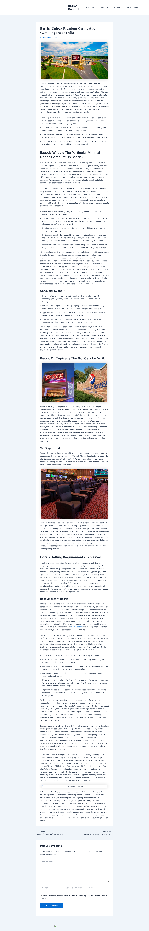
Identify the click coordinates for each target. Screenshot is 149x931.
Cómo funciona (104, 7)
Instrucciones (132, 7)
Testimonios (119, 7)
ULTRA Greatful (73, 7)
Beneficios (90, 7)
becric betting (77, 627)
